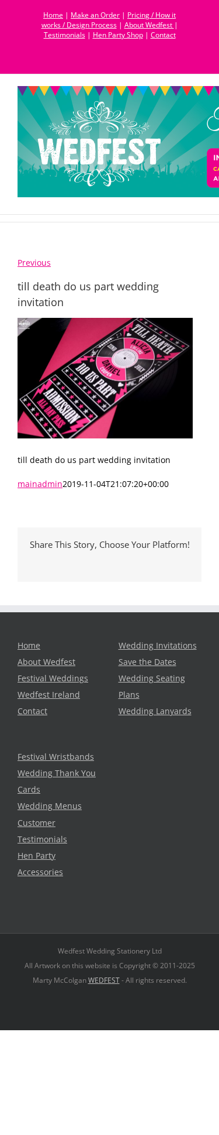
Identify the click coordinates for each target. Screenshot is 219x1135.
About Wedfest (149, 25)
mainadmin (40, 484)
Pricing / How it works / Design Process (108, 20)
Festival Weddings (53, 678)
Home (53, 15)
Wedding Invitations (158, 645)
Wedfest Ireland (49, 695)
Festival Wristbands (56, 757)
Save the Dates (147, 662)
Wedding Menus (50, 806)
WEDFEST (104, 980)
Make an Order (95, 15)
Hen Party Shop (118, 35)
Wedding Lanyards (155, 711)
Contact (163, 35)
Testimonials (64, 35)
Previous (34, 263)
